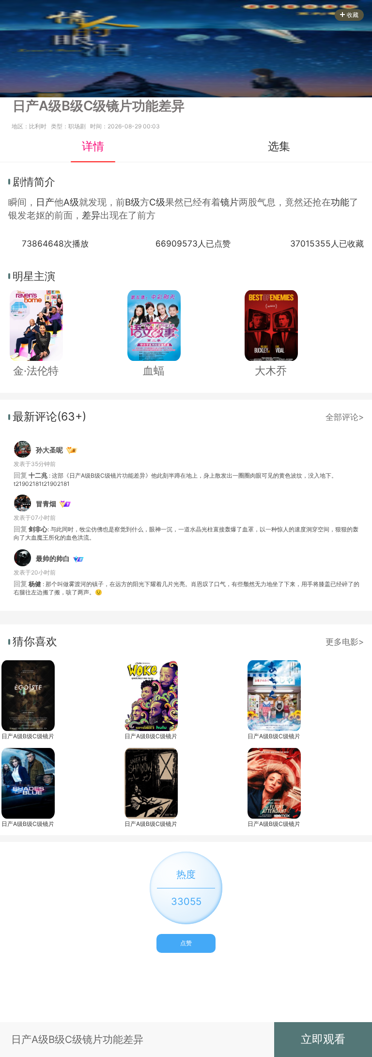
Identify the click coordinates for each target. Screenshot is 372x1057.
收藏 (352, 14)
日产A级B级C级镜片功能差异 (27, 736)
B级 (132, 202)
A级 (71, 202)
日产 (45, 202)
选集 (279, 146)
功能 (340, 202)
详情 (93, 146)
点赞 (186, 943)
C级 (157, 202)
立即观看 (323, 1039)
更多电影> (345, 642)
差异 (91, 215)
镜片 (229, 202)
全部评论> (345, 417)
